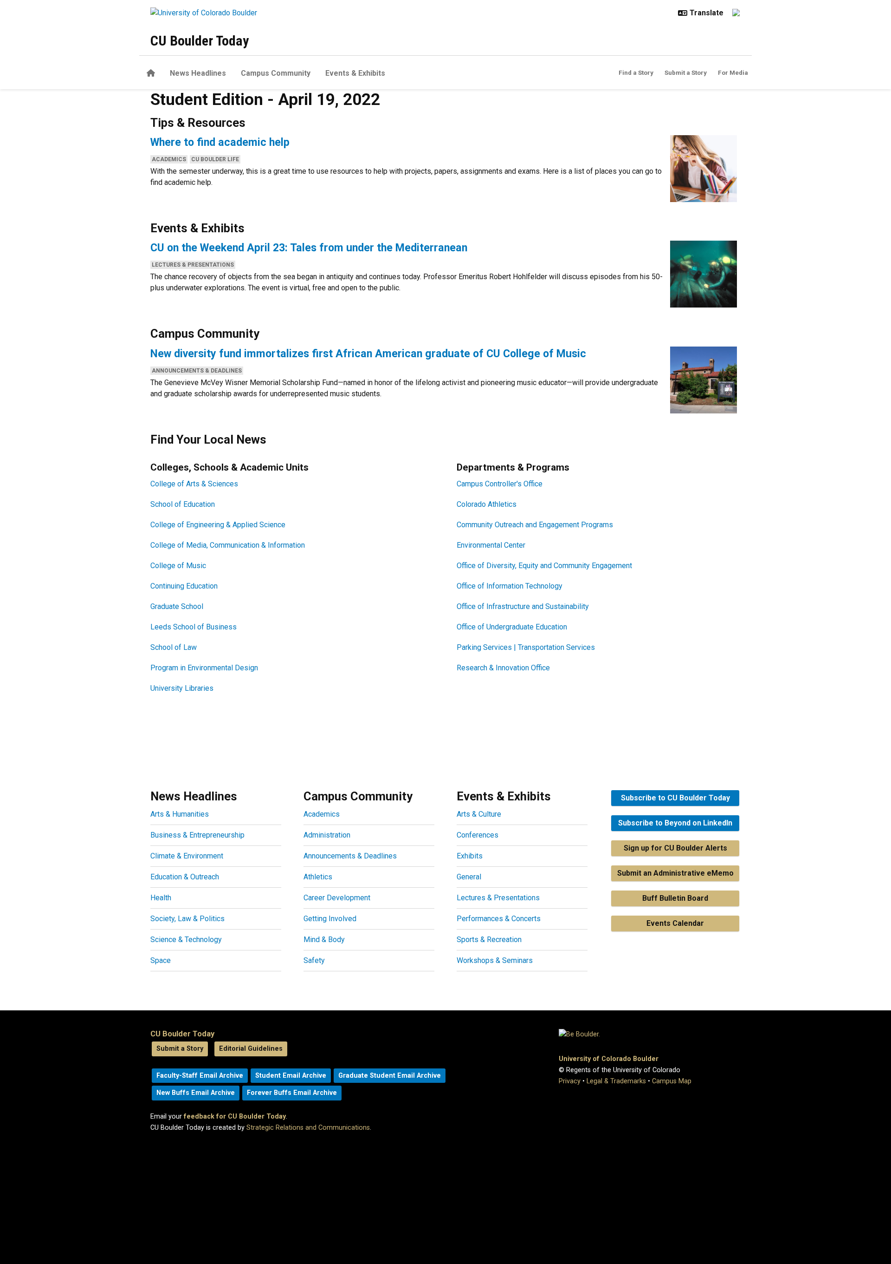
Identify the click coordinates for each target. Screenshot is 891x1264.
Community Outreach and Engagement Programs (535, 524)
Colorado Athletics (487, 504)
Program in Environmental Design (204, 667)
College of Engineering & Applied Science (217, 524)
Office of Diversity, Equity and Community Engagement (544, 565)
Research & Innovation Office (503, 667)
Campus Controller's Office (499, 483)
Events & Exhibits (355, 73)
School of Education (182, 504)
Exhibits (470, 855)
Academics (169, 159)
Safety (314, 960)
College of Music (178, 565)
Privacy (570, 1081)
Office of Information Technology (509, 586)
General (469, 876)
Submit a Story (686, 72)
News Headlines (198, 73)
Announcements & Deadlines (197, 370)
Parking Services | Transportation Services (526, 647)
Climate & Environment (186, 855)
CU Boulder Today (199, 41)
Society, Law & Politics (187, 918)
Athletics (317, 876)
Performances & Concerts (499, 918)
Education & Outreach (184, 876)
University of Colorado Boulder (609, 1059)
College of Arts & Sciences (194, 483)
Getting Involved (329, 918)
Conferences (477, 835)
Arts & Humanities (179, 814)
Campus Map (671, 1081)
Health (160, 897)
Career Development (336, 897)
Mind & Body (324, 939)
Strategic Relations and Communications (308, 1128)
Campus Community (275, 73)
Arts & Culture (479, 814)
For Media (733, 72)
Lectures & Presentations (193, 265)
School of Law (173, 647)
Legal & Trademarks (616, 1081)
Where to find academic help (220, 142)
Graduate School (176, 606)
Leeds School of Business (193, 626)
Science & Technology (186, 939)
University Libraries (181, 688)
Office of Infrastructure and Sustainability (523, 606)
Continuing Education (184, 586)
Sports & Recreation (489, 939)
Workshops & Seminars (495, 960)
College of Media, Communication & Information (227, 545)
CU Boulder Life (215, 159)
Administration (326, 835)
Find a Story (636, 72)
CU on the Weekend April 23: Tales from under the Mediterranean (308, 247)
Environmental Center (491, 545)
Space (160, 960)
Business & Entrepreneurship (197, 835)
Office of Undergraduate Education (512, 626)
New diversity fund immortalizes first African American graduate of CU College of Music (368, 353)
